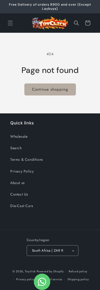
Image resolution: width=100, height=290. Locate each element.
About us (17, 182)
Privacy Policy (22, 171)
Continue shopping (50, 89)
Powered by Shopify (50, 271)
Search (16, 148)
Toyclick (30, 271)
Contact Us (19, 194)
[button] (10, 23)
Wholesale (18, 136)
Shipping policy (78, 279)
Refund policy (78, 271)
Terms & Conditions (26, 159)
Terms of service (51, 279)
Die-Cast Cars (21, 205)
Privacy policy (25, 279)
